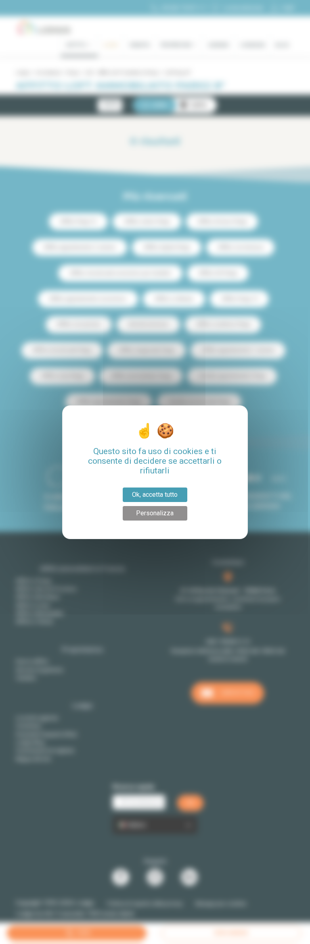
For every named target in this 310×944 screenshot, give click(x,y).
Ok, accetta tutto (155, 494)
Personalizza (155, 513)
